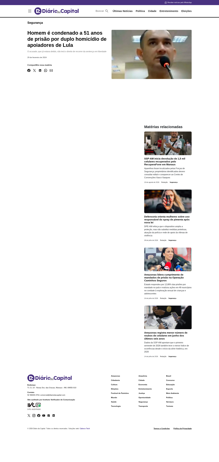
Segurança (174, 182)
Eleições (186, 11)
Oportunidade (145, 397)
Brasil (168, 376)
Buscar (100, 11)
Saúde (113, 402)
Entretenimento (169, 11)
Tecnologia (116, 406)
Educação (170, 385)
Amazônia (143, 376)
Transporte (143, 406)
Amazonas (115, 376)
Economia (143, 385)
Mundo (114, 397)
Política (140, 11)
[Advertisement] (80, 107)
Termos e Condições (162, 428)
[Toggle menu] (29, 11)
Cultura (114, 385)
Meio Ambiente (172, 393)
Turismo (169, 406)
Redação (164, 182)
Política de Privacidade (183, 428)
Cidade (152, 11)
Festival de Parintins (120, 393)
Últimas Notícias (123, 11)
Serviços (170, 402)
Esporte (169, 389)
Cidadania (115, 380)
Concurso (170, 380)
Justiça (142, 393)
